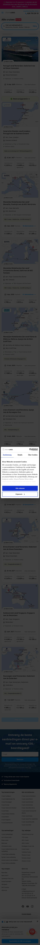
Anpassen (19, 494)
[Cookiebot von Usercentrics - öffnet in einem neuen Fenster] (29, 449)
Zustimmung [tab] (7, 455)
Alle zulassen (20, 488)
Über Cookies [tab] (32, 455)
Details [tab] (20, 455)
